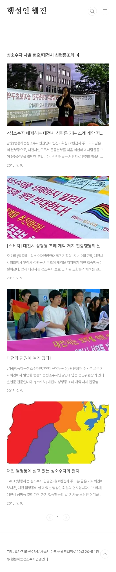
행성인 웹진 (27, 11)
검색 (92, 11)
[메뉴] (105, 11)
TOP (104, 554)
